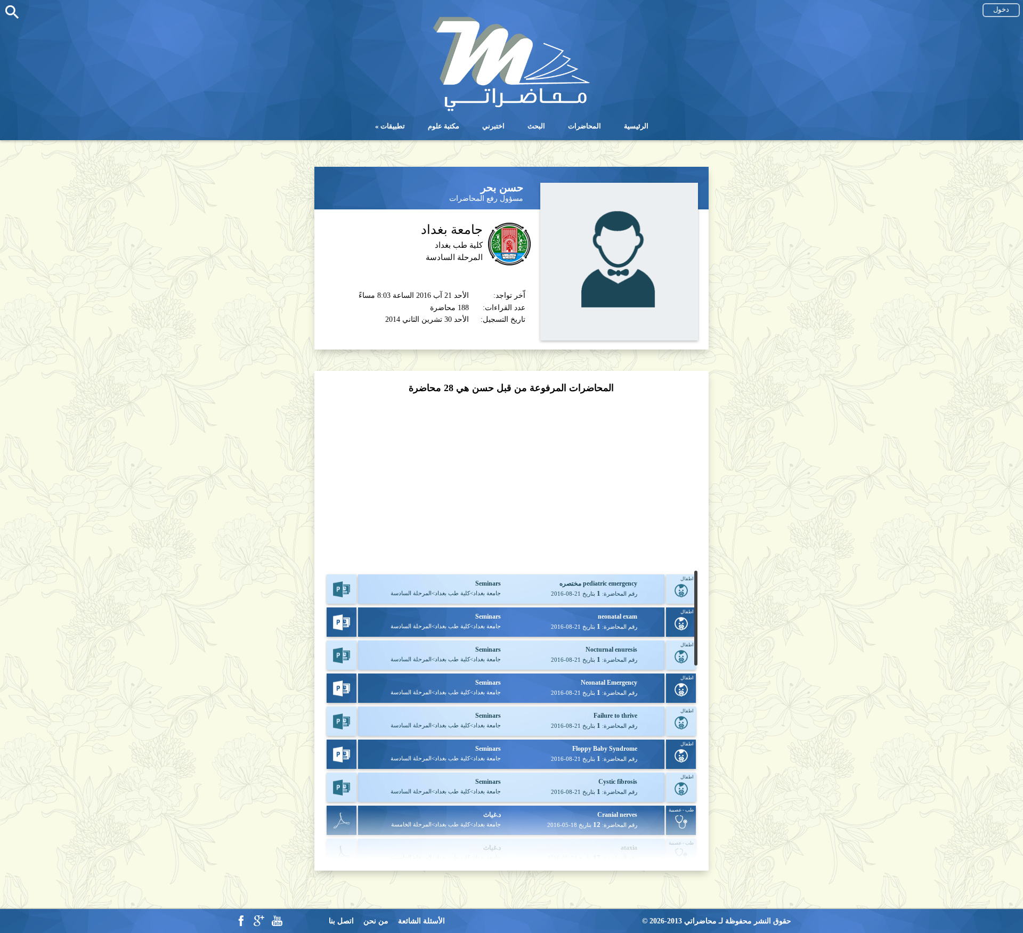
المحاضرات (584, 126)
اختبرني (493, 126)
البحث (536, 126)
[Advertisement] (511, 482)
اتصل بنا (341, 921)
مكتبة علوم (443, 126)
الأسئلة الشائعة (421, 921)
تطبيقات (392, 126)
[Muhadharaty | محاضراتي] (511, 110)
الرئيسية (636, 126)
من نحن (375, 921)
